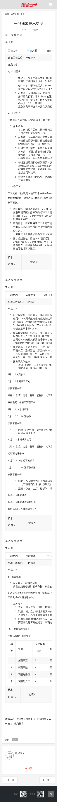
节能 (29, 50)
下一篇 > (47, 779)
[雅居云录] (29, 4)
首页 (7, 14)
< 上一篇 (10, 779)
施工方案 (15, 14)
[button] (28, 768)
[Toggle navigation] (51, 4)
